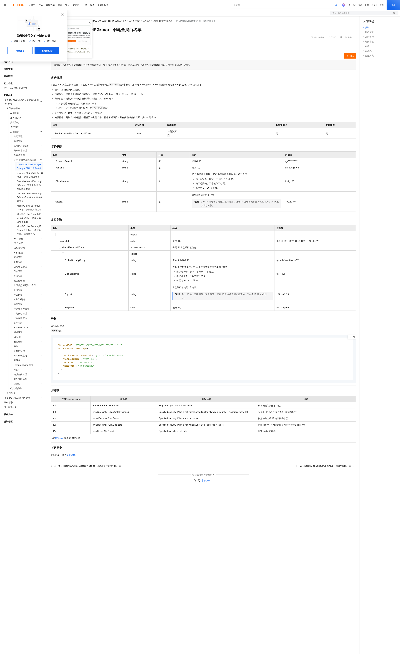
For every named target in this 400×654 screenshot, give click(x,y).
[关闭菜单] (5, 5)
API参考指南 (134, 20)
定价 (67, 5)
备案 (367, 5)
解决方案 (50, 5)
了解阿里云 (103, 5)
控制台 (374, 5)
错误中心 (59, 438)
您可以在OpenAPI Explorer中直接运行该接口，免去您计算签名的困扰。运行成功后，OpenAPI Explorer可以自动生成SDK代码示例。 (122, 64)
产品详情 (332, 37)
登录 (393, 5)
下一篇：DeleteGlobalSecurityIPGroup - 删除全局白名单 (323, 465)
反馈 (208, 480)
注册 (382, 5)
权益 (60, 5)
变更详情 (70, 454)
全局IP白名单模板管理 (162, 20)
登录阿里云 (47, 50)
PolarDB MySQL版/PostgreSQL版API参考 (108, 20)
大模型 (32, 5)
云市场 (76, 5)
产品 (40, 5)
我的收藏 (348, 37)
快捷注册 (20, 50)
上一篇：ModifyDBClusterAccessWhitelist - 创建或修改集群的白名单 (87, 465)
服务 (92, 5)
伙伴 (84, 5)
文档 (360, 5)
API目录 (146, 20)
